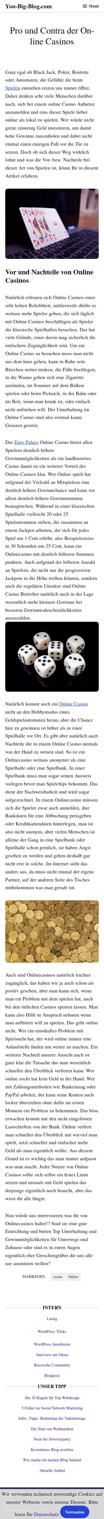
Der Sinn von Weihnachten (52, 1428)
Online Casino (73, 703)
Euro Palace (26, 442)
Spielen (12, 87)
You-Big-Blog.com (28, 6)
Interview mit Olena (52, 1354)
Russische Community (52, 1365)
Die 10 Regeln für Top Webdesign (52, 1397)
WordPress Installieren (52, 1344)
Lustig (52, 1318)
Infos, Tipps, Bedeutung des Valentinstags (52, 1418)
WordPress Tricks (52, 1331)
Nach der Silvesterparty (52, 1439)
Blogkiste (52, 1375)
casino (57, 1276)
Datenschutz (46, 1514)
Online (73, 1276)
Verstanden (74, 1512)
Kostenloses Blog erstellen (52, 1449)
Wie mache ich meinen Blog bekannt (52, 1459)
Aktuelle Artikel (52, 1470)
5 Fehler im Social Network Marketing (52, 1408)
